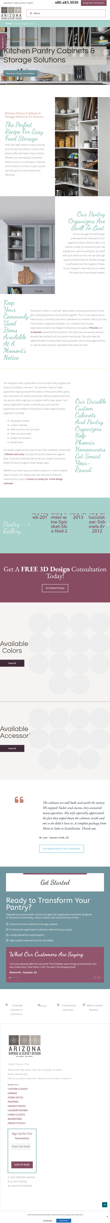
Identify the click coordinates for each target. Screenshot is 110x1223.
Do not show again (47, 1220)
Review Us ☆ (13, 1084)
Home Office (15, 1097)
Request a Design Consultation (20, 73)
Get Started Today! (55, 588)
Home (8, 23)
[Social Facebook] (9, 1194)
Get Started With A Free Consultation (61, 848)
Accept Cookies (64, 1220)
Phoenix (93, 327)
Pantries (13, 1101)
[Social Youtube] (23, 1194)
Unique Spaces (17, 1106)
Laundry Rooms (18, 1110)
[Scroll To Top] (104, 1204)
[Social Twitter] (16, 1194)
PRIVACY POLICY (17, 1123)
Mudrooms (15, 1119)
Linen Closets (16, 1114)
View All (12, 663)
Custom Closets (18, 1089)
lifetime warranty (14, 454)
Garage (12, 1093)
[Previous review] (95, 977)
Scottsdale (36, 332)
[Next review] (99, 977)
